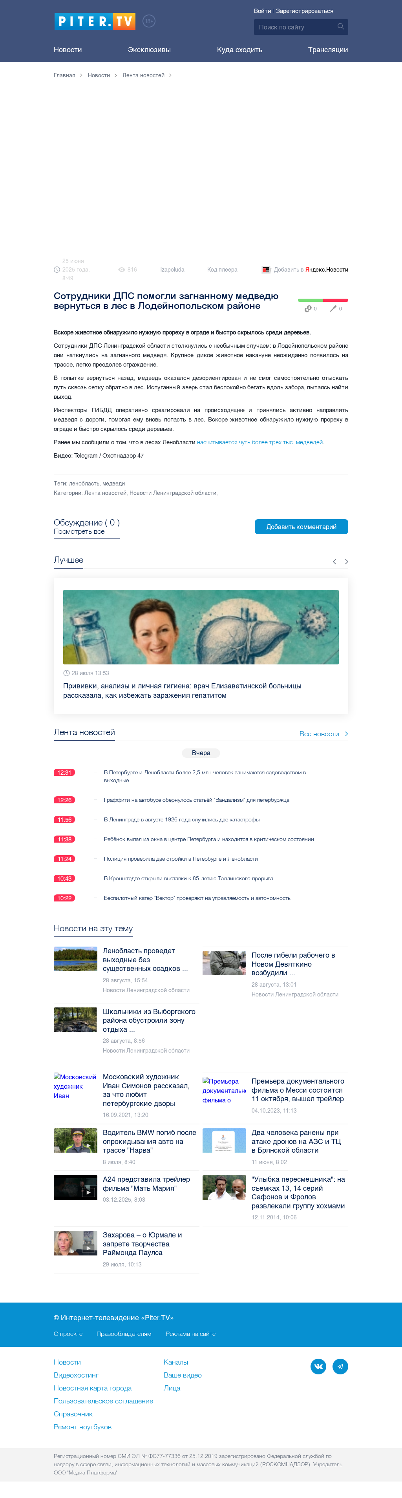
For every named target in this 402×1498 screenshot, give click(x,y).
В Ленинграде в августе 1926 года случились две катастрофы (181, 810)
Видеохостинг (76, 1375)
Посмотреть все (79, 531)
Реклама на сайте (191, 1333)
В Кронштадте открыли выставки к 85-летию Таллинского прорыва (188, 868)
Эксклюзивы (149, 50)
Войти (262, 11)
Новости (68, 50)
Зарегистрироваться (304, 11)
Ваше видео (183, 1375)
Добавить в (311, 269)
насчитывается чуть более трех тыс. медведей (260, 442)
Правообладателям (124, 1333)
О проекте (68, 1333)
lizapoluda (172, 269)
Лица (172, 1388)
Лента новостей (105, 493)
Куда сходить (239, 50)
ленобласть (84, 483)
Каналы (176, 1363)
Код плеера (222, 269)
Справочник (73, 1414)
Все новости (319, 724)
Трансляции (328, 50)
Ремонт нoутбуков (82, 1427)
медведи (113, 483)
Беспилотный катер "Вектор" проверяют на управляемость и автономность (197, 888)
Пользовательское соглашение (103, 1401)
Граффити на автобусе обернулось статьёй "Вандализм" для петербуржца (196, 790)
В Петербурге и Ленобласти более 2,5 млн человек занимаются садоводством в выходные (205, 766)
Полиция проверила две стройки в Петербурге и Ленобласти (181, 849)
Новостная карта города (93, 1388)
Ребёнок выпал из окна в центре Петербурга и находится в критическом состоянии (209, 829)
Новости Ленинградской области (173, 493)
